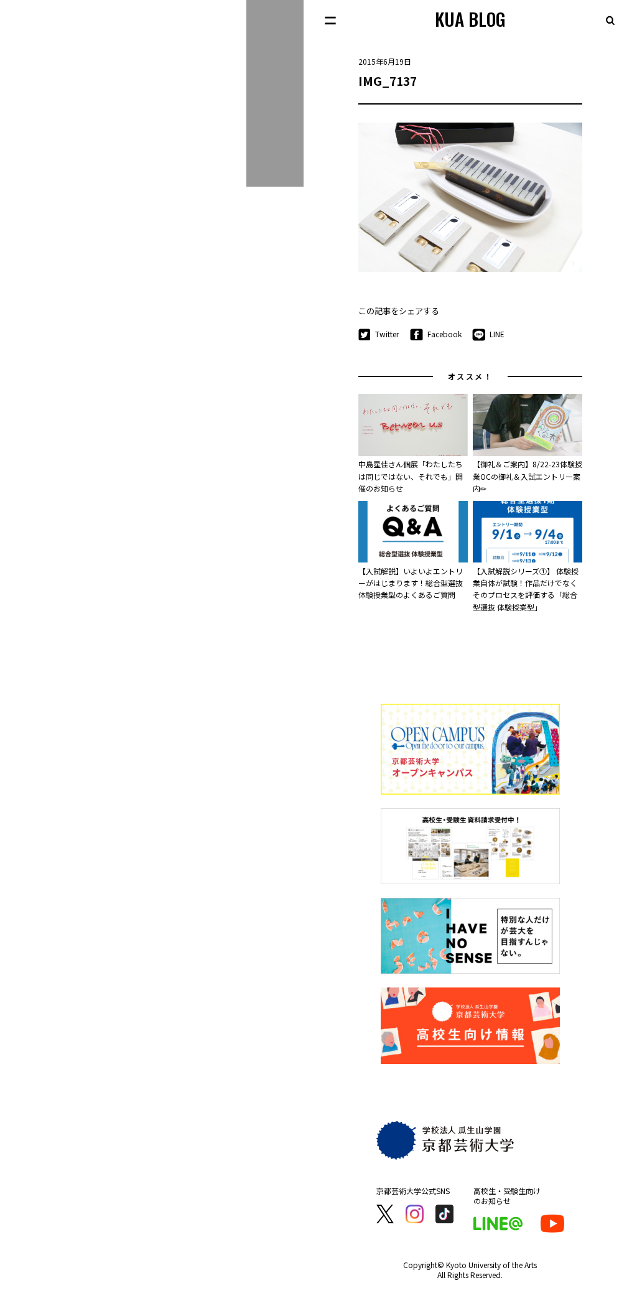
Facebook (444, 334)
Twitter (387, 334)
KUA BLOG (470, 18)
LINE (497, 334)
